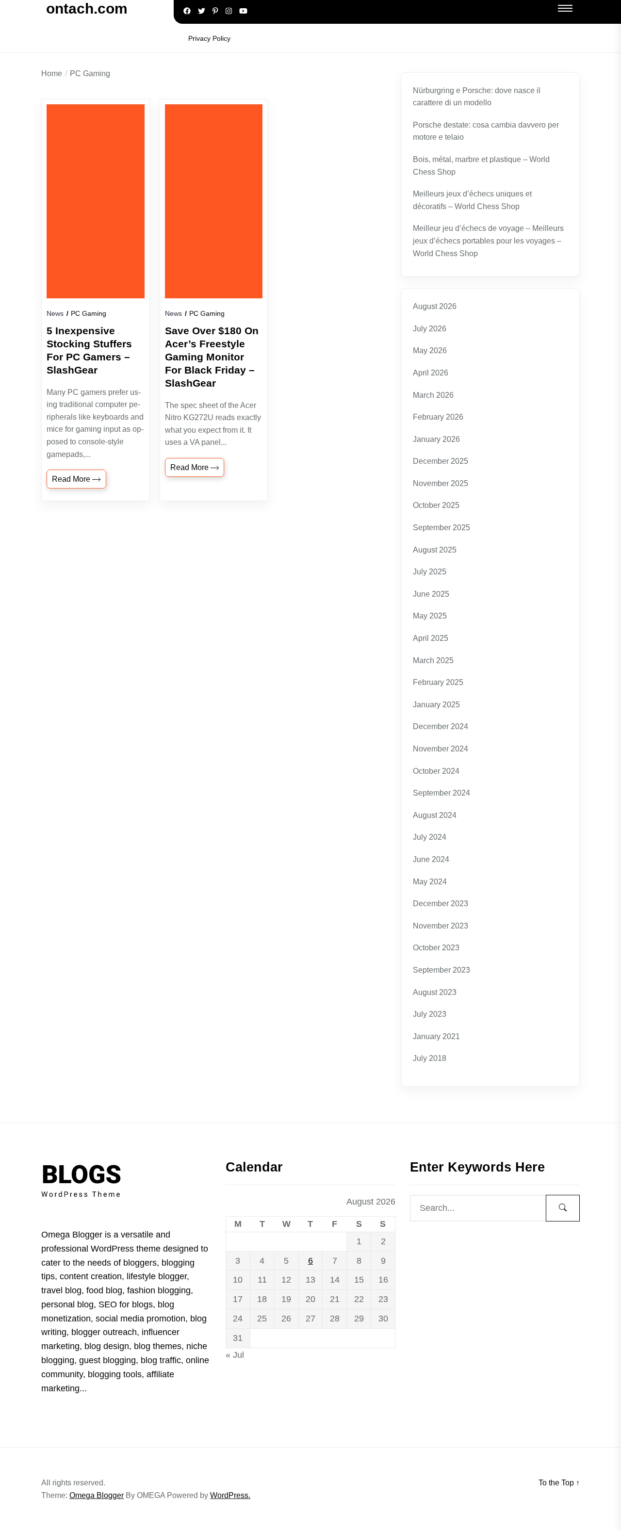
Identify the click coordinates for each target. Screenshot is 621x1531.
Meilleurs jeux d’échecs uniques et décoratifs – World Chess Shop (472, 200)
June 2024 (431, 859)
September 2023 (441, 970)
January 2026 (436, 439)
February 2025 (438, 682)
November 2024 (440, 749)
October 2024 (436, 771)
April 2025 (430, 638)
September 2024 (441, 793)
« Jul (235, 1355)
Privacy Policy (209, 38)
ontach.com (87, 8)
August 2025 (435, 550)
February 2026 (438, 417)
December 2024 (440, 726)
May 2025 (430, 616)
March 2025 (433, 660)
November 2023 (440, 926)
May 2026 (430, 350)
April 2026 (430, 373)
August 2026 (435, 306)
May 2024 (430, 882)
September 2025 (441, 527)
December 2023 (440, 903)
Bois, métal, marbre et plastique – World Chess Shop (481, 165)
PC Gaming (88, 313)
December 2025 (440, 461)
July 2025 (429, 572)
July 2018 (429, 1058)
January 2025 (436, 704)
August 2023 (435, 992)
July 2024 (429, 837)
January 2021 (436, 1036)
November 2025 (440, 483)
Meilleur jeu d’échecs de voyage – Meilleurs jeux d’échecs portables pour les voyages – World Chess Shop (488, 240)
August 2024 (435, 815)
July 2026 (429, 329)
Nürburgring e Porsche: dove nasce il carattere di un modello (476, 96)
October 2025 (436, 505)
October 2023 (436, 948)
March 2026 (433, 395)
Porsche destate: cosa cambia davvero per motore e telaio (486, 131)
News (55, 313)
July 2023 (429, 1014)
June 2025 (431, 594)
